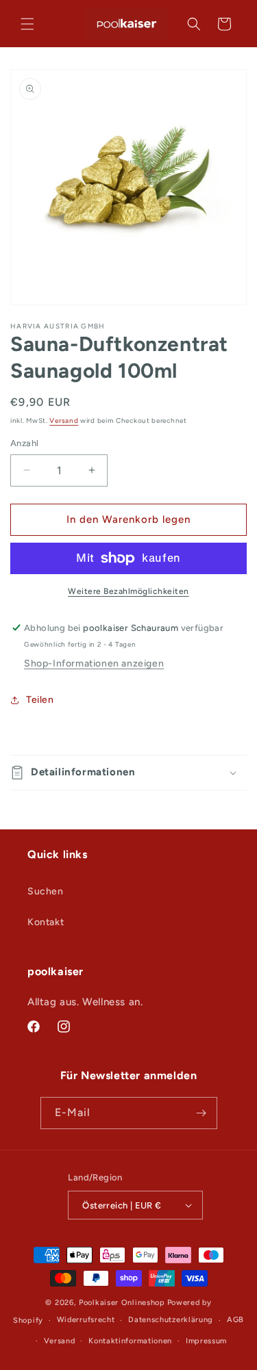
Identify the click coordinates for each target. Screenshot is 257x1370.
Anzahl (24, 443)
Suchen (45, 891)
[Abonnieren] (201, 1113)
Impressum (206, 1340)
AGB (235, 1319)
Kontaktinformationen (130, 1340)
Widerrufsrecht (86, 1319)
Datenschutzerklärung (170, 1319)
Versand (63, 420)
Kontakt (45, 922)
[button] (27, 24)
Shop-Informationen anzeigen (94, 663)
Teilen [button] (40, 700)
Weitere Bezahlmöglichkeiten (128, 591)
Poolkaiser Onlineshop (122, 1302)
